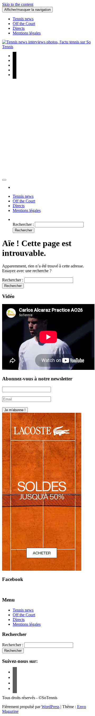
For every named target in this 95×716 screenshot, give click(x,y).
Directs (19, 28)
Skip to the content (17, 4)
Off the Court (24, 23)
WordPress (50, 706)
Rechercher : (23, 224)
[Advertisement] (47, 128)
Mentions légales (27, 33)
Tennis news (23, 19)
